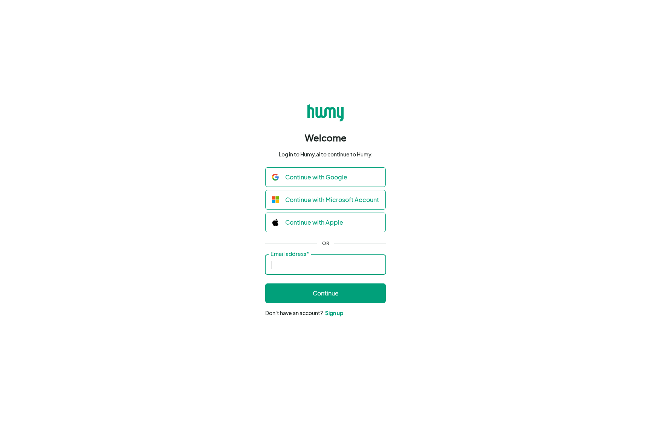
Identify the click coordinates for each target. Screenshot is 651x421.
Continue (326, 293)
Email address (289, 254)
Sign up (334, 312)
